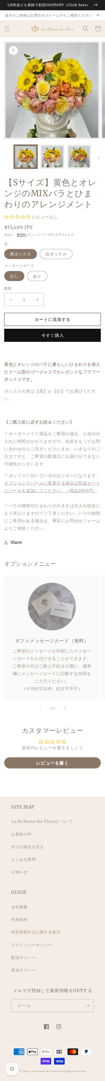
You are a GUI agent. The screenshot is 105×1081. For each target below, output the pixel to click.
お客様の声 (21, 834)
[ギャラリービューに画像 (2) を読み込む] (52, 156)
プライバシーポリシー (31, 944)
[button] (7, 29)
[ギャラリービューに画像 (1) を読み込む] (26, 156)
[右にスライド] (99, 158)
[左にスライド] (6, 158)
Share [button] (16, 542)
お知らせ (19, 871)
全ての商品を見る (27, 846)
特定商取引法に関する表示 (35, 932)
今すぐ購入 (52, 335)
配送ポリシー (23, 957)
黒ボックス (20, 254)
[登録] (87, 1005)
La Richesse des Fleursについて (42, 821)
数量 (8, 288)
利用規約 (19, 919)
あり (37, 276)
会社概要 (19, 907)
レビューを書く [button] (52, 763)
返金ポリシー (23, 970)
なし (14, 276)
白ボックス (56, 254)
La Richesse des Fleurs (44, 1071)
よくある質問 (23, 859)
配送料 (21, 234)
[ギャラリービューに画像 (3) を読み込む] (79, 156)
